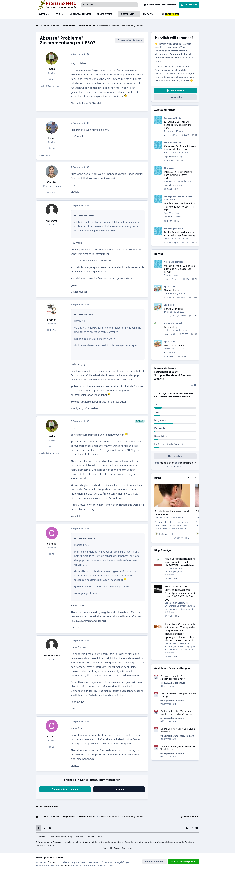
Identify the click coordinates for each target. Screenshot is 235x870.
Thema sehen (175, 456)
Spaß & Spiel (170, 286)
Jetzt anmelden (119, 789)
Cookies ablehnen (154, 861)
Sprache (42, 836)
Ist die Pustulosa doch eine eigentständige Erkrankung (179, 234)
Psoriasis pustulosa (173, 228)
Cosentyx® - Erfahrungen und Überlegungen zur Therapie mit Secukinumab (180, 605)
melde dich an (167, 462)
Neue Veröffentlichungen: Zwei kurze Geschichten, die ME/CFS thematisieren (180, 562)
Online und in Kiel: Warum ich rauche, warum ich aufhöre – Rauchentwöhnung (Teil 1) (175, 714)
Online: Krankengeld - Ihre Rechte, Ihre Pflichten (178, 748)
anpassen (65, 865)
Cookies (90, 836)
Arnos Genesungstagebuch (174, 570)
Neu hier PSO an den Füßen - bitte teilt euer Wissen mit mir (180, 206)
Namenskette (171, 290)
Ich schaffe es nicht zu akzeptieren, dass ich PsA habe (178, 124)
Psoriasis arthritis (172, 117)
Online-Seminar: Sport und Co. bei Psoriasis (177, 730)
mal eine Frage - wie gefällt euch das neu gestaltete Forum (179, 269)
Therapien (169, 168)
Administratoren (53, 186)
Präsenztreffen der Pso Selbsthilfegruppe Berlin (172, 677)
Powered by (117, 848)
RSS (102, 836)
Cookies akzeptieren (185, 861)
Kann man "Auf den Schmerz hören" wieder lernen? (180, 148)
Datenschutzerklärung (61, 836)
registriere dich (188, 462)
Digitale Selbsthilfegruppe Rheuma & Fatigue (178, 695)
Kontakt (79, 836)
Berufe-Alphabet (173, 308)
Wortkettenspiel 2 (174, 345)
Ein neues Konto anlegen (65, 789)
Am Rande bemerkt (173, 261)
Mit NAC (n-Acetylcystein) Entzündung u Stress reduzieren (178, 175)
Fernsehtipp (170, 327)
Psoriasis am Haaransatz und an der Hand (172, 512)
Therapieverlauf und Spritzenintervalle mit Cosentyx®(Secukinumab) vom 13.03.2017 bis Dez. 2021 (180, 593)
